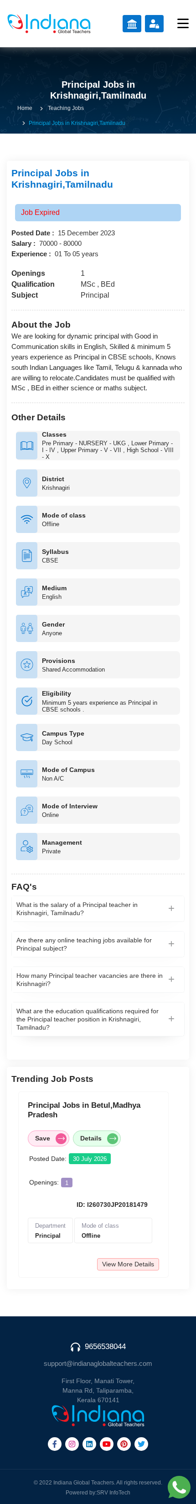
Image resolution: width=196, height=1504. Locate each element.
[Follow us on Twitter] (141, 1444)
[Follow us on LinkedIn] (89, 1444)
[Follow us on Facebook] (55, 1444)
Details (91, 1138)
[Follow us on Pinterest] (124, 1444)
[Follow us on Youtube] (106, 1444)
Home (24, 108)
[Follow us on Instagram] (72, 1444)
